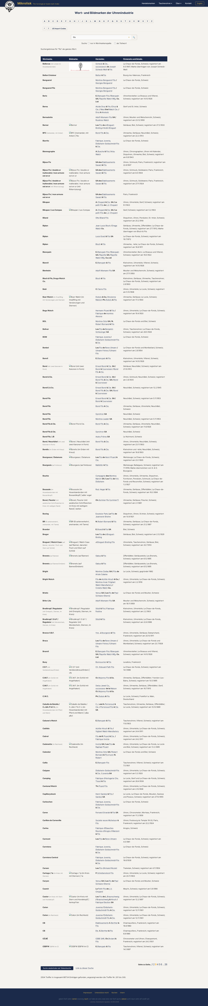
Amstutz (105, 112)
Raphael (99, 747)
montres (109, 313)
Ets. (97, 931)
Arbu (113, 151)
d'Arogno (107, 831)
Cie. (97, 109)
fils (107, 500)
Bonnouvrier (101, 662)
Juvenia (107, 337)
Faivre (100, 289)
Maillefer (99, 465)
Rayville (103, 99)
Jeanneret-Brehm (103, 516)
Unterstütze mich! (102, 993)
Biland (102, 218)
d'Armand (106, 868)
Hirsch (111, 579)
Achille (104, 579)
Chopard (101, 202)
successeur (100, 688)
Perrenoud (109, 704)
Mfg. (114, 99)
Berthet (114, 923)
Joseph (113, 67)
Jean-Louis (100, 225)
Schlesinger (101, 332)
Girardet (106, 812)
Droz (103, 106)
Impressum (87, 993)
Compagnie (100, 476)
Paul (116, 593)
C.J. (97, 704)
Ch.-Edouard (101, 667)
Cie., (106, 64)
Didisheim (100, 481)
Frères (105, 350)
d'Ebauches (108, 828)
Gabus (98, 556)
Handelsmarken (148, 3)
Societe (99, 820)
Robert (98, 324)
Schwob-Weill (101, 69)
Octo (105, 321)
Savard (98, 165)
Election (107, 902)
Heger (102, 489)
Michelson (112, 820)
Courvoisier (107, 369)
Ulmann (113, 347)
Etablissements (108, 162)
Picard (106, 310)
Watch (109, 99)
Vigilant (112, 582)
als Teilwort (122, 43)
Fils (110, 69)
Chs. (117, 778)
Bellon (98, 75)
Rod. (97, 489)
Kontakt (188, 3)
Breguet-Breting (104, 542)
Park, (106, 514)
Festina (99, 611)
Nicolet (114, 868)
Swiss (98, 685)
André (106, 128)
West (103, 109)
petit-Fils (99, 205)
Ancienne (112, 297)
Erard (103, 236)
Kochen (114, 993)
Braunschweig (113, 896)
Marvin (98, 479)
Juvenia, (107, 141)
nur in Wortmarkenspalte (100, 43)
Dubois (99, 297)
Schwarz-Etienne (103, 596)
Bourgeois (105, 633)
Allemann (104, 117)
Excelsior (99, 514)
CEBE (98, 938)
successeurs (101, 67)
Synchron (100, 414)
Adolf (98, 117)
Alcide (98, 106)
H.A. (117, 479)
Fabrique (99, 141)
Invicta (106, 739)
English (199, 3)
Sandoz (104, 794)
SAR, (103, 938)
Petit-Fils (102, 889)
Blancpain (101, 96)
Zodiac (106, 571)
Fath (109, 667)
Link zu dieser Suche (85, 968)
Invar (105, 582)
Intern (122, 993)
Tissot (98, 781)
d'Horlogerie (109, 778)
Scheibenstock (103, 873)
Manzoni (115, 831)
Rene (107, 347)
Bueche (101, 151)
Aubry (98, 436)
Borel (98, 133)
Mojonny (102, 678)
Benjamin (109, 329)
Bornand (105, 324)
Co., (108, 685)
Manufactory (106, 585)
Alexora (99, 316)
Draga (114, 225)
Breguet (112, 128)
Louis (98, 236)
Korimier (102, 500)
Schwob (99, 64)
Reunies (99, 831)
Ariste (98, 574)
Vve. (97, 633)
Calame (104, 574)
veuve (105, 820)
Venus (98, 593)
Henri (107, 457)
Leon (111, 755)
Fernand (99, 812)
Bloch (108, 225)
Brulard (111, 938)
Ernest (98, 366)
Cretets (99, 588)
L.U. (108, 205)
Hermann (99, 310)
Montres (99, 80)
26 (166, 964)
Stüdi (98, 608)
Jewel (103, 685)
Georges (99, 83)
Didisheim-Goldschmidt (106, 143)
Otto (97, 218)
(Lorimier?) (114, 500)
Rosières (99, 120)
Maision (99, 300)
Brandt (100, 529)
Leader (106, 419)
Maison (113, 688)
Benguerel (107, 80)
